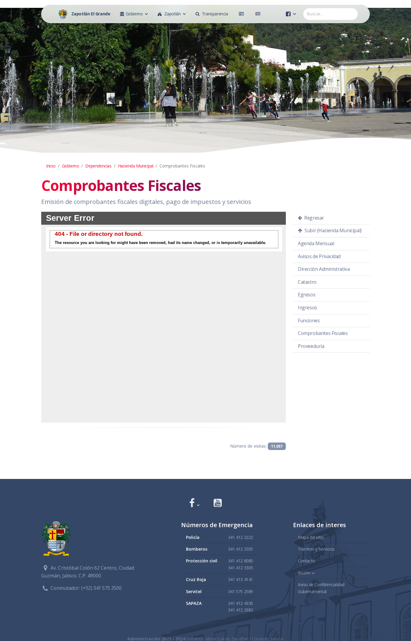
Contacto (306, 561)
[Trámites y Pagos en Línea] (242, 14)
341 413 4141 (240, 579)
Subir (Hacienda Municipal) (333, 230)
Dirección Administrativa (324, 269)
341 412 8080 (240, 561)
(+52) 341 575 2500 (101, 588)
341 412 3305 (240, 549)
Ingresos (307, 307)
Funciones (309, 320)
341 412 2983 (240, 610)
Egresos (306, 294)
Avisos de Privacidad (319, 256)
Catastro (307, 282)
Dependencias (98, 166)
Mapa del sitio (310, 537)
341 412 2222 (240, 537)
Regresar (313, 217)
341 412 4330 (240, 603)
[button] (194, 503)
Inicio (51, 166)
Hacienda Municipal (135, 166)
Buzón (304, 573)
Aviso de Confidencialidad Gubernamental (321, 588)
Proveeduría (311, 346)
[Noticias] (259, 14)
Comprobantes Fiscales (323, 333)
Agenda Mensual (316, 243)
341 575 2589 (240, 591)
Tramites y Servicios (316, 549)
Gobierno (70, 166)
